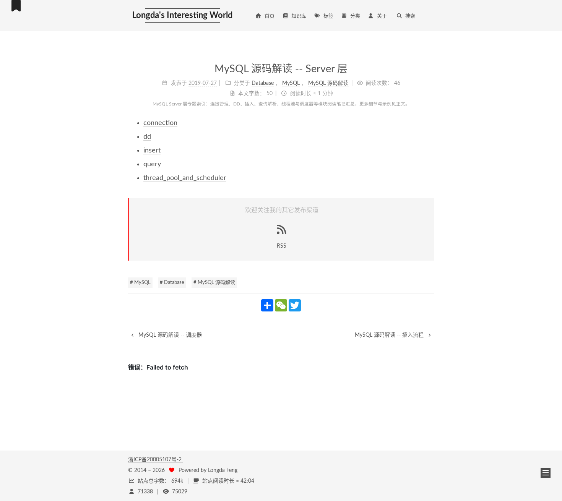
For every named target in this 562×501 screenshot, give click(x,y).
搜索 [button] (410, 16)
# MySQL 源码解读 (214, 282)
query (152, 164)
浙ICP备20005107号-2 (155, 459)
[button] (546, 473)
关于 (382, 16)
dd (147, 136)
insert (152, 150)
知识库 (298, 16)
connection (160, 123)
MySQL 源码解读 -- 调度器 (169, 335)
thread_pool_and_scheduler (184, 178)
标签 (328, 16)
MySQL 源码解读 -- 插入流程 (390, 335)
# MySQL (140, 282)
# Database (172, 282)
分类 (355, 16)
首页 (270, 16)
